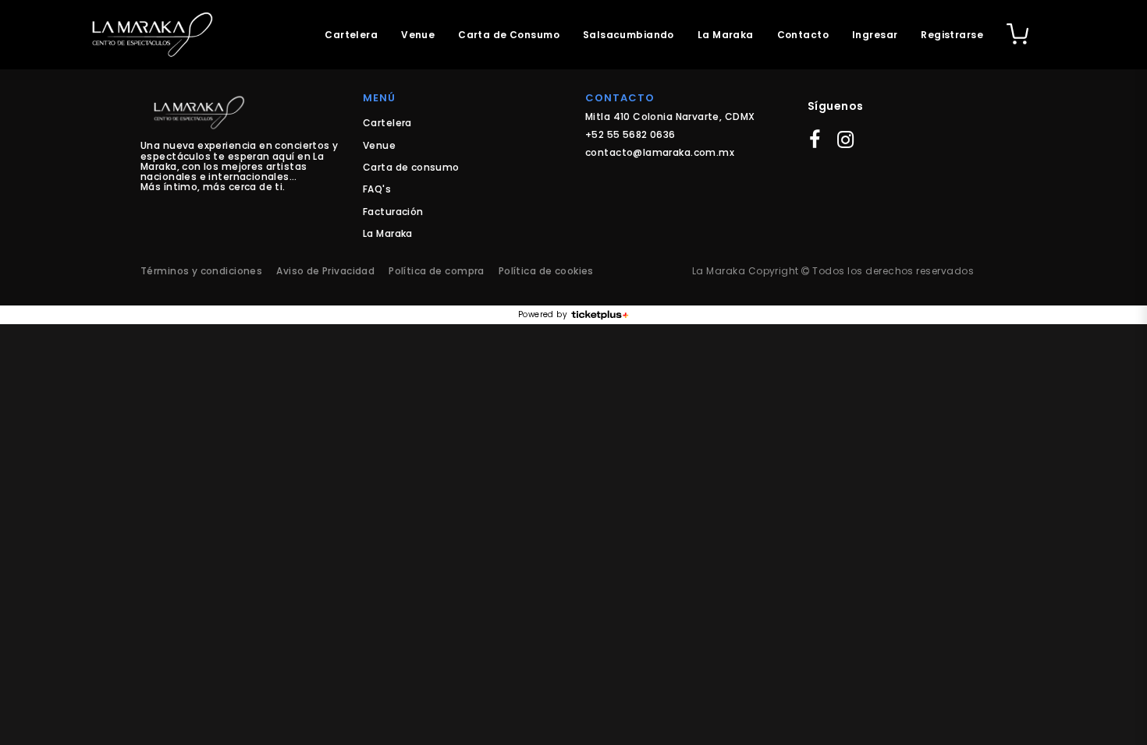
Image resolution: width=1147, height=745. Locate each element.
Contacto (803, 34)
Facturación (393, 211)
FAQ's (377, 189)
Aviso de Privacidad (325, 270)
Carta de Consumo (508, 34)
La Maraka (726, 34)
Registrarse (952, 34)
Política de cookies (546, 270)
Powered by (542, 314)
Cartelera (351, 34)
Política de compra (437, 270)
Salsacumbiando (628, 34)
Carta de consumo (411, 167)
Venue (418, 34)
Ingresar (874, 34)
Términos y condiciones (201, 270)
